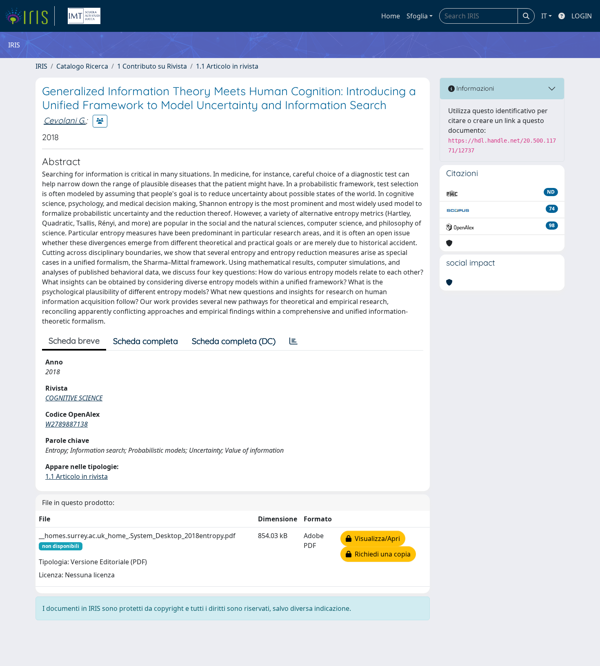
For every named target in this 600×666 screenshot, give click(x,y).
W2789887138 (66, 424)
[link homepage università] (84, 16)
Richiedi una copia (381, 554)
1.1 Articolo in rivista (227, 66)
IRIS (41, 66)
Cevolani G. (65, 120)
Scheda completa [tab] (145, 341)
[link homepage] (30, 16)
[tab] (293, 341)
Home (390, 15)
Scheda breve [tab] (74, 340)
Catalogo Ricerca (82, 66)
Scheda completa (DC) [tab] (234, 341)
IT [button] (544, 15)
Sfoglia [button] (417, 15)
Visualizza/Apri (375, 538)
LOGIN (581, 15)
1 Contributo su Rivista (152, 66)
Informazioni (474, 88)
